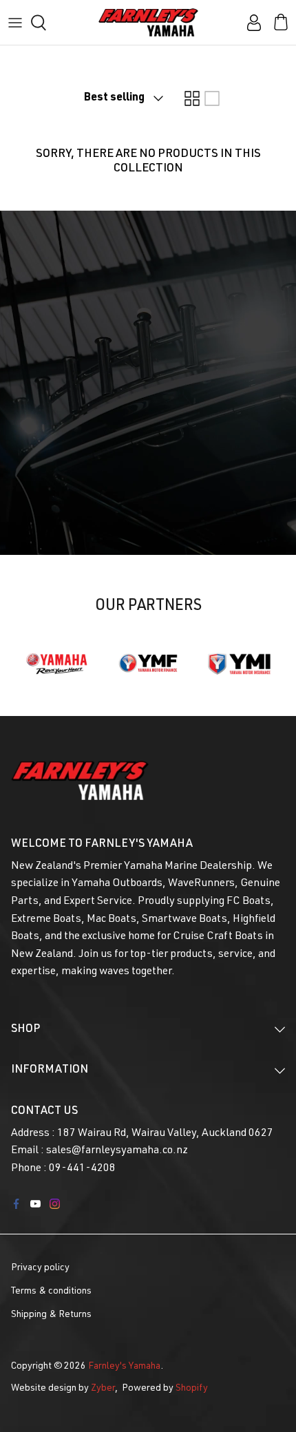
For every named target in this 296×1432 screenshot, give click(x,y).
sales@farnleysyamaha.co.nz (117, 1151)
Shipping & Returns (51, 1315)
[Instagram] (55, 1204)
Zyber (103, 1388)
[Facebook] (16, 1204)
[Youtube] (35, 1204)
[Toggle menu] (15, 23)
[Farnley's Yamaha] (148, 22)
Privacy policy (40, 1268)
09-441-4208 (82, 1169)
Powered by (165, 1388)
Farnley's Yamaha (124, 1366)
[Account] (250, 23)
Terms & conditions (51, 1291)
